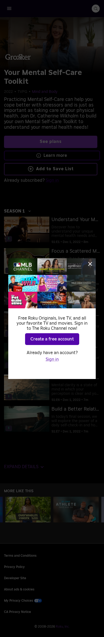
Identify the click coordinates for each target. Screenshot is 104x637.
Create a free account (52, 339)
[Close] (90, 264)
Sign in (52, 359)
